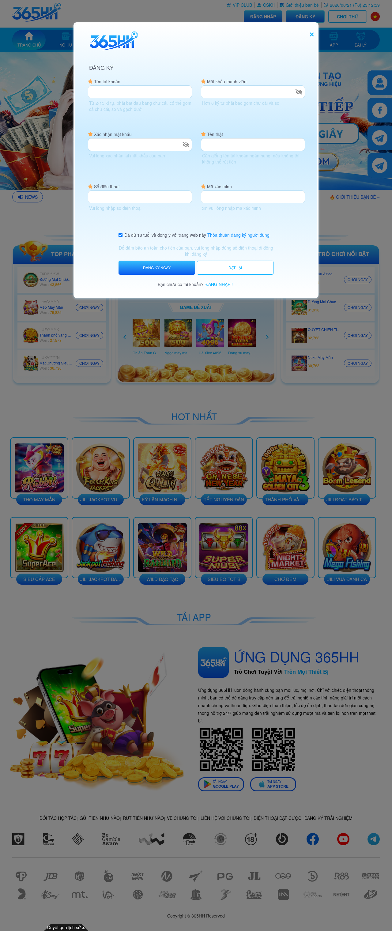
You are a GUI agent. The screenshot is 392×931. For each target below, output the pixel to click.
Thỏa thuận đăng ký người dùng (238, 235)
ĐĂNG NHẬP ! (219, 284)
